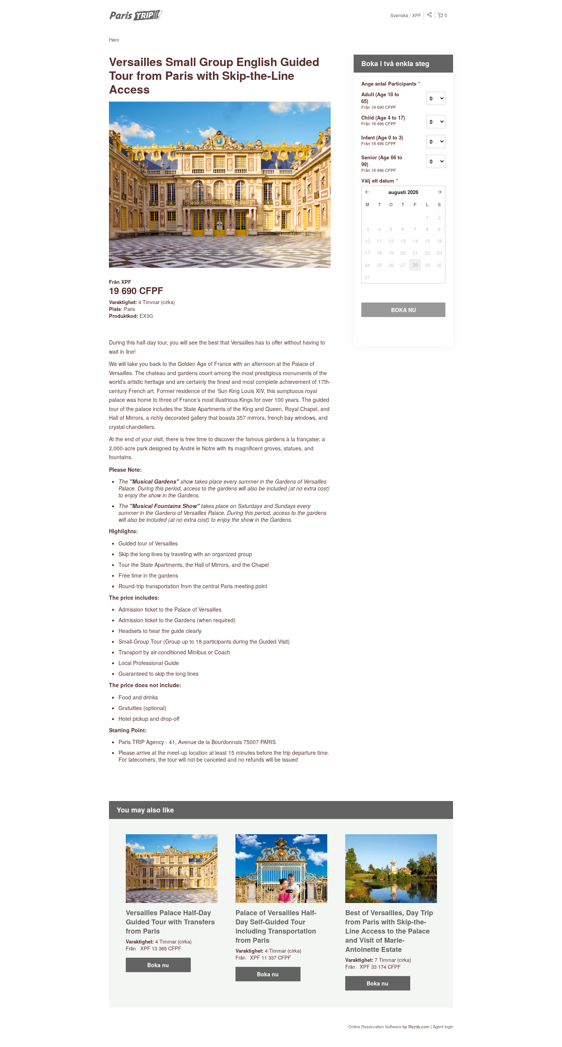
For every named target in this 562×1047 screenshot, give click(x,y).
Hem (114, 39)
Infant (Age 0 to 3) (382, 140)
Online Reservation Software (374, 1026)
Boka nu (158, 965)
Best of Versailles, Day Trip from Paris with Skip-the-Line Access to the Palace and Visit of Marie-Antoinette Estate (389, 931)
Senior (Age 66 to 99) (381, 163)
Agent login (443, 1026)
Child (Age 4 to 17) (383, 120)
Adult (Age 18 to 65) (380, 100)
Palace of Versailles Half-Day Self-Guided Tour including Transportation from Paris (276, 926)
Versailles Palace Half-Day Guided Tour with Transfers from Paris (170, 922)
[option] (171, 903)
